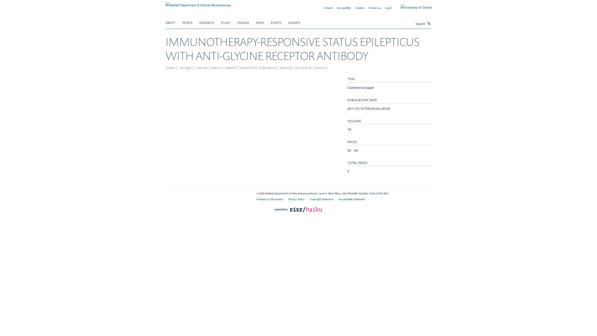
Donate (294, 22)
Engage (243, 22)
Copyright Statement (321, 199)
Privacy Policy (296, 199)
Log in (388, 8)
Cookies (359, 8)
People (187, 22)
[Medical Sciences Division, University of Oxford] (208, 191)
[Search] (428, 23)
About (171, 22)
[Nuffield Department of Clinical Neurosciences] (198, 3)
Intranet (328, 8)
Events (276, 22)
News (260, 22)
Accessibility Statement (352, 199)
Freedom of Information (270, 199)
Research (206, 22)
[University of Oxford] (412, 7)
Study (226, 22)
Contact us (375, 8)
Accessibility (344, 8)
